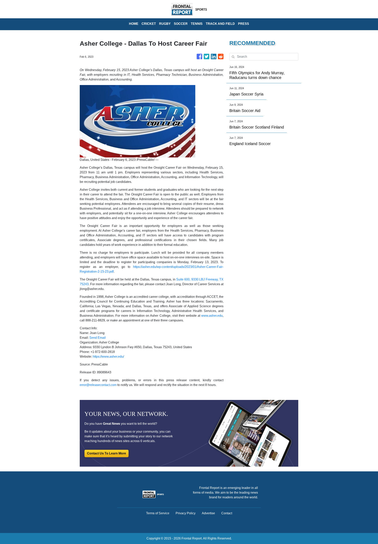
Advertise (208, 513)
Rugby (165, 23)
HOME (133, 23)
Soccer (181, 23)
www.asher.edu (212, 315)
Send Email (97, 337)
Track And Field (220, 23)
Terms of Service (157, 513)
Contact (226, 513)
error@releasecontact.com (98, 385)
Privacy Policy (185, 513)
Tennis (197, 23)
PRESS (243, 23)
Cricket (149, 23)
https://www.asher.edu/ (108, 356)
